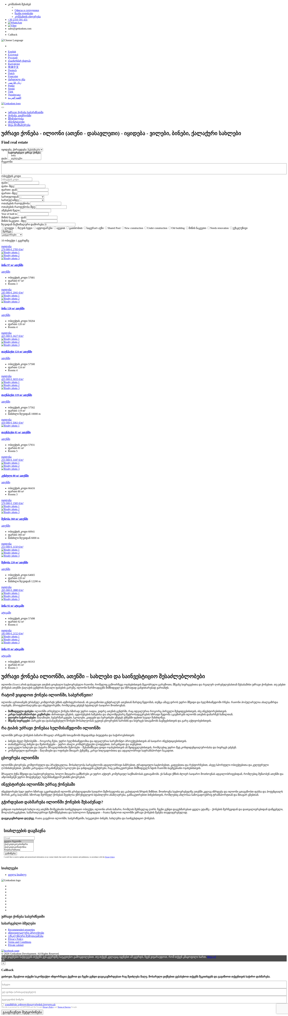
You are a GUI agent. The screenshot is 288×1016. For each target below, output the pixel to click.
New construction (133, 228)
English (12, 51)
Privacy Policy (110, 857)
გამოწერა (10, 853)
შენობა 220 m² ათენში (14, 562)
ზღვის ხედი (25, 228)
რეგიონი (6, 161)
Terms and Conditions (19, 942)
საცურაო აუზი (95, 228)
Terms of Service (64, 1007)
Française (13, 76)
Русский (13, 57)
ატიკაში (6, 612)
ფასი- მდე (7, 186)
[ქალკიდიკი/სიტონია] (19, 847)
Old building (178, 228)
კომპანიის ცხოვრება (28, 16)
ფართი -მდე (9, 193)
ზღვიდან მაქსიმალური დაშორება (22, 224)
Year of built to (9, 213)
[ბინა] (24, 155)
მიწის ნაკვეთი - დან (13, 217)
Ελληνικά (13, 54)
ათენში (5, 271)
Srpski (11, 88)
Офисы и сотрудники (27, 10)
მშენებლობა (16, 118)
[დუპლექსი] (24, 158)
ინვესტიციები (16, 121)
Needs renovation (219, 228)
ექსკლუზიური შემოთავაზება (25, 936)
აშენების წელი (10, 210)
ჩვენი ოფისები (24, 13)
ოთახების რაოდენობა (15, 203)
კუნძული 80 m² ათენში (15, 475)
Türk (10, 91)
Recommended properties (21, 929)
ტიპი (4, 158)
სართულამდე (10, 200)
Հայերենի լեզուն (19, 60)
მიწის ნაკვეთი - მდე (13, 220)
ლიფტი (9, 228)
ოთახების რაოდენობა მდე (18, 206)
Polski (11, 85)
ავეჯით (60, 228)
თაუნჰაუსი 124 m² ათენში (16, 351)
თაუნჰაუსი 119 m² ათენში (16, 395)
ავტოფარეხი (44, 228)
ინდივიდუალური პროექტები (26, 932)
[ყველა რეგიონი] (19, 841)
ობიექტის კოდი (11, 176)
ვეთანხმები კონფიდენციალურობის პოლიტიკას (30, 1004)
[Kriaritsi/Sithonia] (19, 850)
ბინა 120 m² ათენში (12, 308)
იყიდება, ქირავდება (13, 149)
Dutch (11, 73)
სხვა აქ (211, 956)
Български (14, 63)
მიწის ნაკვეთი (197, 228)
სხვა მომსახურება (19, 125)
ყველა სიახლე (17, 874)
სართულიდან (10, 196)
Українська (14, 94)
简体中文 (13, 67)
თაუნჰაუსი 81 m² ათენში (16, 432)
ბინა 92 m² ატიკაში (12, 605)
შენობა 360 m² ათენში (14, 519)
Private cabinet (16, 945)
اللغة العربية (14, 97)
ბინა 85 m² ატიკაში (12, 649)
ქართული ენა (16, 79)
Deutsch (12, 70)
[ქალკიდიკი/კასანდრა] (19, 844)
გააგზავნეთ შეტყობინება (22, 1012)
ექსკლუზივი (240, 228)
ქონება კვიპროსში (19, 115)
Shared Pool (114, 228)
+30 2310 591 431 (18, 19)
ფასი (4, 182)
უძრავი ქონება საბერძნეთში (25, 112)
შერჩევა (7, 231)
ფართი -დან (9, 189)
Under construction (157, 228)
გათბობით (75, 228)
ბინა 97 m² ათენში (12, 265)
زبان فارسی (14, 82)
